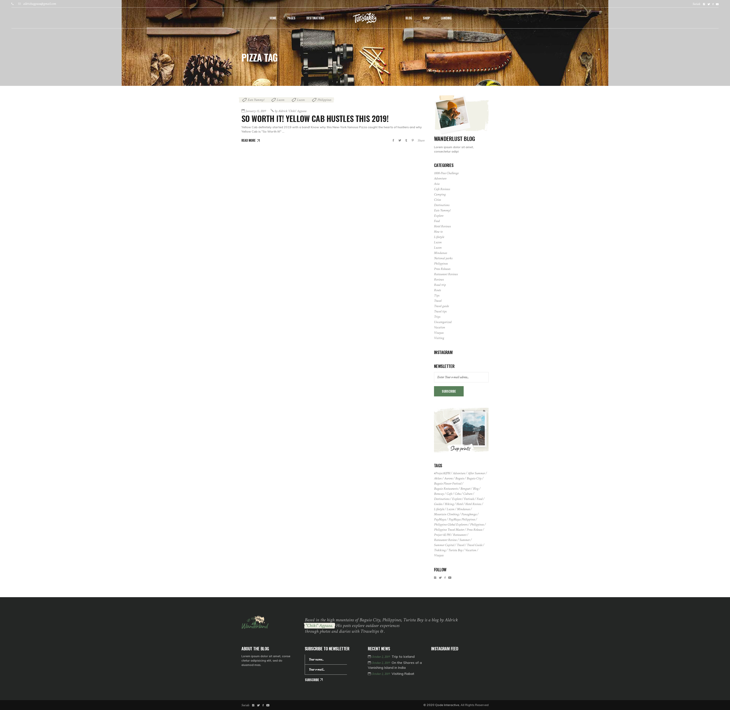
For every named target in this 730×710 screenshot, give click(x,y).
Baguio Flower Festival (447, 483)
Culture (467, 494)
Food (437, 221)
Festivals (469, 499)
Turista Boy (455, 550)
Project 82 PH (442, 535)
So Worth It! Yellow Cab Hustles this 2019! (315, 118)
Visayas (439, 332)
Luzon (280, 100)
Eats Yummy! (256, 100)
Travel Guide (474, 545)
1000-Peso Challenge (446, 173)
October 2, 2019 (381, 657)
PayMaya (440, 519)
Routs (437, 290)
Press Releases (442, 269)
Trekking (440, 550)
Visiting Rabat (403, 673)
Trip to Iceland (403, 656)
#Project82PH (442, 473)
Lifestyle (439, 237)
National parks (443, 258)
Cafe (449, 494)
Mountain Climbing (446, 514)
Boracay (439, 494)
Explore (438, 215)
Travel (437, 301)
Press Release (474, 529)
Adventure (440, 178)
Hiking (449, 504)
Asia (437, 184)
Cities (437, 200)
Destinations (441, 205)
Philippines (324, 100)
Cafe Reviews (442, 189)
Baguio (459, 478)
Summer (464, 540)
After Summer (476, 473)
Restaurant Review (445, 540)
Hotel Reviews (442, 226)
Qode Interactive (447, 705)
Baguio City (474, 478)
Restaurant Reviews (446, 274)
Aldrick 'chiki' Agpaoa (290, 111)
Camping (440, 194)
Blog (475, 488)
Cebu (458, 494)
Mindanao (440, 253)
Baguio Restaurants (446, 488)
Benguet (465, 488)
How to (438, 231)
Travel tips (440, 311)
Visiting (439, 338)
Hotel (459, 504)
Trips (437, 317)
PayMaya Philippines (462, 519)
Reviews (439, 279)
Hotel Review (473, 504)
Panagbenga (469, 514)
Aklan (438, 478)
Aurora (448, 478)
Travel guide (441, 306)
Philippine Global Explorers (450, 524)
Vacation (439, 327)
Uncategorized (442, 322)
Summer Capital (444, 545)
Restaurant (459, 535)
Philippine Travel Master (449, 529)
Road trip (440, 285)
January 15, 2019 (256, 111)
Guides (438, 504)
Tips (436, 295)
